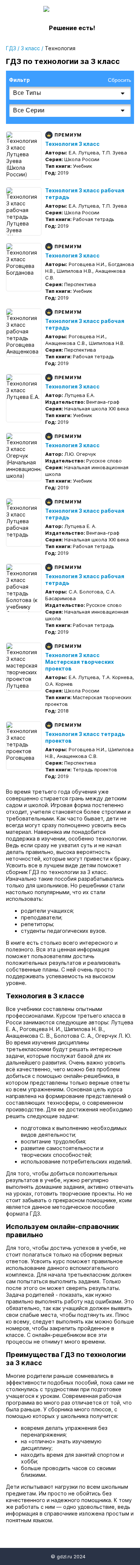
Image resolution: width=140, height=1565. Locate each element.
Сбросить (119, 80)
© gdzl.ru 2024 (68, 1556)
